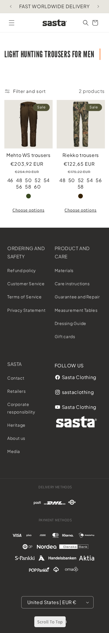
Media (13, 451)
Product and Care (72, 252)
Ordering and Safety (26, 252)
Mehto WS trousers (28, 155)
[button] (11, 22)
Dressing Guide (70, 323)
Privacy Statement (26, 310)
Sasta (14, 364)
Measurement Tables (76, 310)
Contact (15, 378)
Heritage (16, 425)
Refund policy (21, 270)
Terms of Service (24, 296)
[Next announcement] (98, 6)
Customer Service (26, 283)
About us (16, 438)
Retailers (16, 391)
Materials (64, 270)
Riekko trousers (80, 155)
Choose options (28, 210)
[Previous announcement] (10, 6)
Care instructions (72, 283)
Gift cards (65, 336)
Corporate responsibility (21, 408)
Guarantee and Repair (77, 296)
